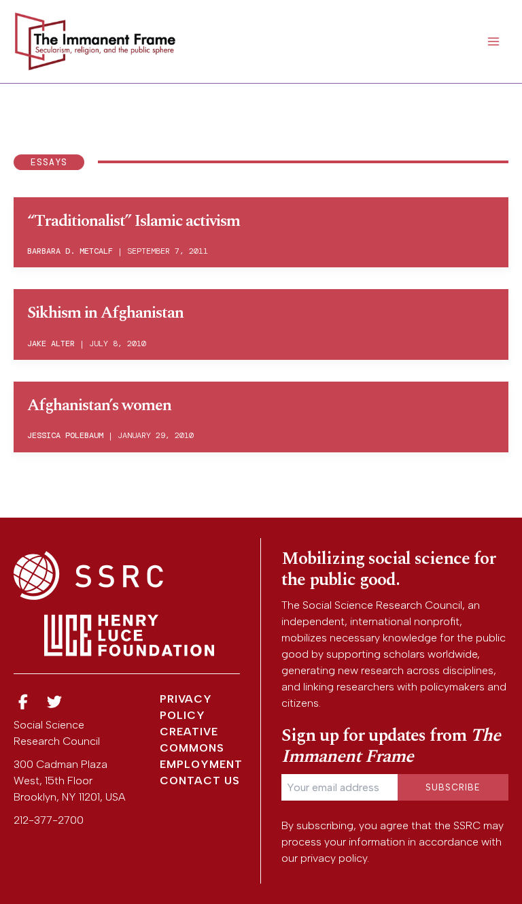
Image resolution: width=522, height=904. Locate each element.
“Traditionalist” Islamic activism (133, 221)
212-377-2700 (49, 820)
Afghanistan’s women (99, 405)
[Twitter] (55, 702)
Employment (201, 764)
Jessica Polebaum (65, 435)
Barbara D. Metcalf (70, 251)
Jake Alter (51, 343)
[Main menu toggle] (493, 41)
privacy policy (333, 858)
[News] (23, 702)
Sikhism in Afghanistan (105, 313)
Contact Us (200, 780)
